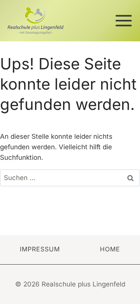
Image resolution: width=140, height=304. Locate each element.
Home (110, 249)
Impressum (40, 249)
